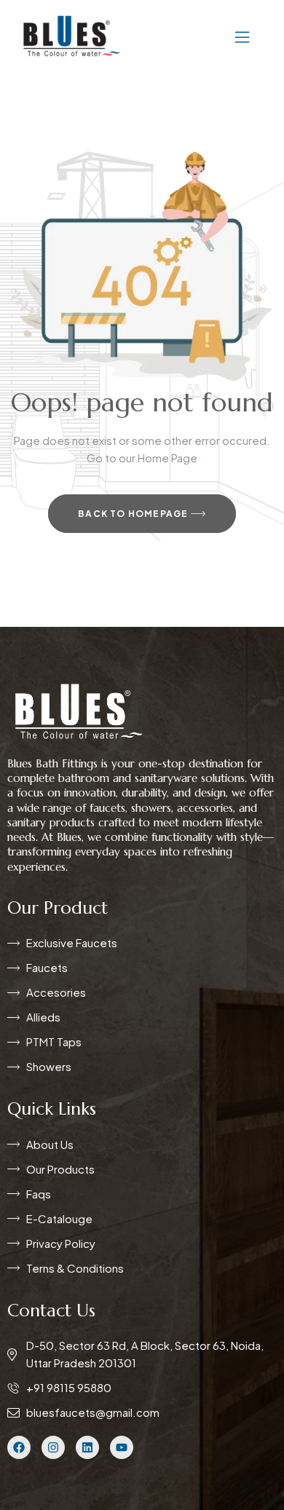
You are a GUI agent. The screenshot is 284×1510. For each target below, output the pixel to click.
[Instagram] (53, 1447)
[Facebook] (19, 1447)
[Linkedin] (87, 1447)
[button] (198, 35)
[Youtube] (121, 1447)
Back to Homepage (134, 513)
